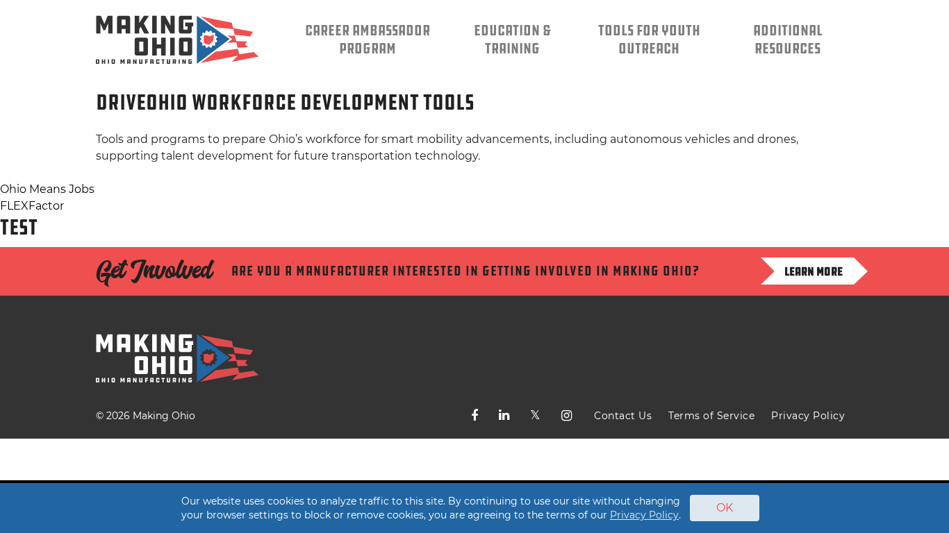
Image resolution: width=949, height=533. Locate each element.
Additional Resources (788, 40)
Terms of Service (711, 415)
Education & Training (512, 40)
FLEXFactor (32, 205)
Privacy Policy (808, 415)
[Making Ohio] (177, 39)
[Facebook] (474, 415)
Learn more (813, 271)
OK (724, 507)
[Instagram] (566, 415)
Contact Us (623, 415)
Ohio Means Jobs (47, 189)
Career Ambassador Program (367, 40)
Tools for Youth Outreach (649, 40)
